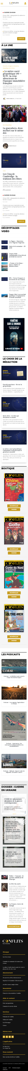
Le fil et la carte (15, 884)
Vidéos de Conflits (7, 1019)
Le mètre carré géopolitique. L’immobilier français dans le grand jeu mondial (12, 450)
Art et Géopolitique (7, 125)
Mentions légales (16, 1067)
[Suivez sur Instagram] (12, 1037)
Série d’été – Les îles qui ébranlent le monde (11, 416)
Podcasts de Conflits (8, 1016)
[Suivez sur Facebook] (4, 1037)
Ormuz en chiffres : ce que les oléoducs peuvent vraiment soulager (13, 32)
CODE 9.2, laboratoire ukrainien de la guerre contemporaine (13, 801)
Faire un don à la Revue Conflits (11, 1057)
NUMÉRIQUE (14, 506)
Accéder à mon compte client (10, 984)
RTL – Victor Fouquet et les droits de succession (17, 278)
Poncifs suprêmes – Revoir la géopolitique (12, 385)
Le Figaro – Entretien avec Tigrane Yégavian (16, 242)
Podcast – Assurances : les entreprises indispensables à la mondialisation (14, 730)
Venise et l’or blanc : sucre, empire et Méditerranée (16, 264)
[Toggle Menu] (2, 3)
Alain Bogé (8, 190)
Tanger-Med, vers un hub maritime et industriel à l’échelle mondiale (17, 296)
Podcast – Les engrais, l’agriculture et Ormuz (14, 696)
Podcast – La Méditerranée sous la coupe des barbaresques (14, 669)
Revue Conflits (10, 98)
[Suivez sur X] (7, 1037)
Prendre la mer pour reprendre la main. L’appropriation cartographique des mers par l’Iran (14, 24)
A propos (5, 1067)
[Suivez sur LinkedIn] (10, 1037)
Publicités (5, 1069)
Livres (4, 170)
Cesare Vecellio (12, 146)
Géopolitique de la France (9, 68)
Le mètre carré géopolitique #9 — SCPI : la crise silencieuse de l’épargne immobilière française (14, 77)
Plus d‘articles (14, 926)
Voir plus (21, 38)
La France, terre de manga (16, 905)
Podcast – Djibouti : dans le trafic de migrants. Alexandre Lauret (14, 764)
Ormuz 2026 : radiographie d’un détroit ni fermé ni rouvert (14, 16)
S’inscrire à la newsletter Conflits (12, 993)
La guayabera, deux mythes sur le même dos (13, 130)
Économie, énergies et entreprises (11, 66)
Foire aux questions (8, 1003)
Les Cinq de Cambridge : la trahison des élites (12, 176)
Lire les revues (7, 957)
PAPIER (14, 509)
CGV (10, 1067)
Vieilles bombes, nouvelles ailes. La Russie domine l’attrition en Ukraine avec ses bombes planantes (13, 827)
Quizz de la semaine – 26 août (17, 247)
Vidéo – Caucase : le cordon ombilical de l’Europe (16, 877)
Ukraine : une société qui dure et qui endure (13, 854)
